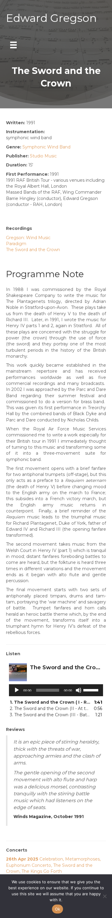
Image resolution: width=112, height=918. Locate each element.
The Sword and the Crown (33, 249)
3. (50, 714)
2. (50, 708)
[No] (105, 896)
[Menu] (13, 44)
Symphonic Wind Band (46, 147)
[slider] (91, 689)
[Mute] (79, 690)
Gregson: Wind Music (28, 237)
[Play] (17, 690)
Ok (57, 909)
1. (50, 702)
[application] (56, 690)
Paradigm (16, 243)
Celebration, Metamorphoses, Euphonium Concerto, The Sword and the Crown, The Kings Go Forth (53, 865)
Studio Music (43, 156)
